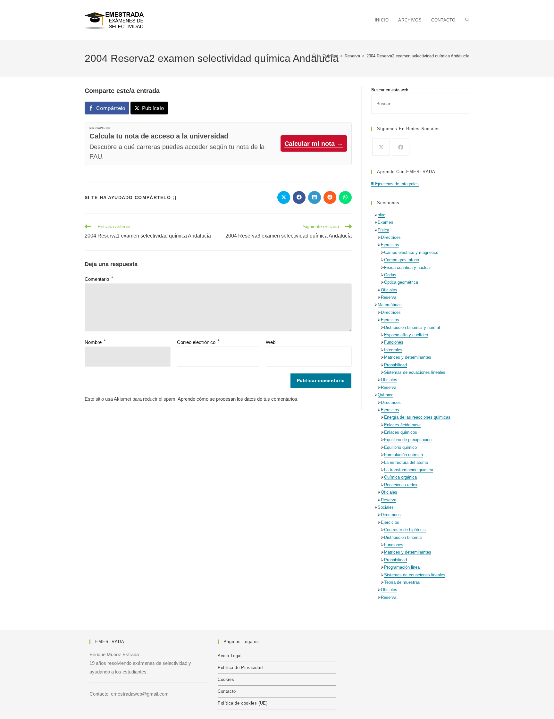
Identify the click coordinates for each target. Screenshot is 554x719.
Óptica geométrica (401, 282)
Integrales (393, 349)
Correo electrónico (198, 342)
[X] (381, 147)
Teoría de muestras (402, 582)
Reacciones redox (400, 484)
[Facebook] (400, 147)
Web (270, 342)
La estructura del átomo (406, 462)
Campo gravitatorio (401, 259)
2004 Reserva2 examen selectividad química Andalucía (417, 56)
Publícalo (153, 108)
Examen (385, 222)
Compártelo (110, 108)
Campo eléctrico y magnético (411, 252)
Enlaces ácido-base (402, 424)
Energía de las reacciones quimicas (417, 417)
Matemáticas (390, 304)
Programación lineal (402, 567)
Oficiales (389, 290)
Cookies (226, 679)
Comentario (99, 279)
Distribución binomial (403, 537)
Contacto (227, 691)
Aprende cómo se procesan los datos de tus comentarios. (238, 399)
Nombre (95, 342)
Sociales (386, 507)
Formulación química (403, 454)
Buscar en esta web (389, 90)
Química (385, 394)
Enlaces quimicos (400, 432)
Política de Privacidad (240, 667)
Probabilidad (395, 365)
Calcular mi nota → (313, 143)
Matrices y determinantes (407, 357)
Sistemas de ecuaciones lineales (414, 372)
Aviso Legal (230, 655)
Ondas (390, 274)
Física (383, 230)
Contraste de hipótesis (405, 529)
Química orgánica (400, 477)
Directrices (391, 237)
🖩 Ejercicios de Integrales (395, 183)
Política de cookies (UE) (242, 703)
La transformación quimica (408, 469)
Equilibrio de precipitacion (408, 439)
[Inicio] (314, 56)
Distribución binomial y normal (412, 327)
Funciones (393, 342)
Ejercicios (390, 244)
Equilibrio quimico (400, 447)
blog (381, 215)
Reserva (388, 297)
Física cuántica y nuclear (407, 267)
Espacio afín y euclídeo (406, 334)
